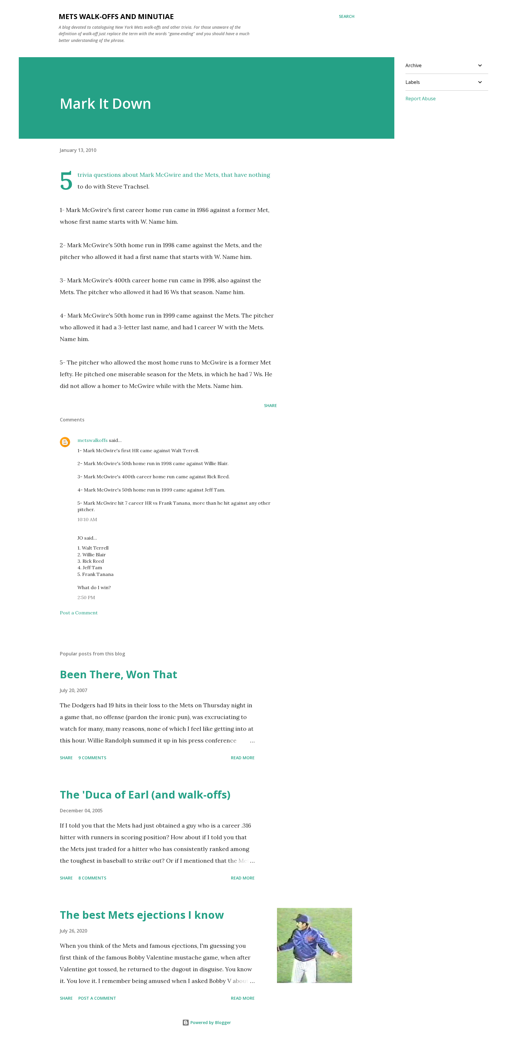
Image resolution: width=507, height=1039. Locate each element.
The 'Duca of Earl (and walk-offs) (145, 794)
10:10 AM (87, 519)
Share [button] (270, 405)
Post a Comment (79, 613)
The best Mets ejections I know (142, 915)
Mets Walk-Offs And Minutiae (116, 16)
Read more (243, 757)
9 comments (92, 757)
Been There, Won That (118, 674)
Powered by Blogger (210, 1022)
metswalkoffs (92, 440)
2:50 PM (86, 597)
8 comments (92, 878)
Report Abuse (420, 98)
